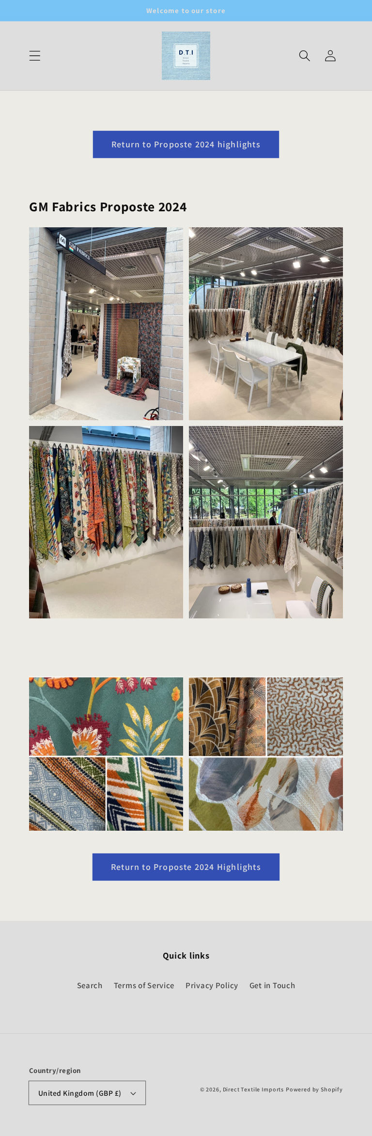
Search (90, 985)
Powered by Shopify (314, 1089)
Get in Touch (272, 985)
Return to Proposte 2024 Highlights (186, 866)
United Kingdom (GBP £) (80, 1093)
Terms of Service (144, 985)
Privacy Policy (212, 985)
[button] (35, 56)
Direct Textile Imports (253, 1089)
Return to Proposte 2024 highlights (186, 144)
